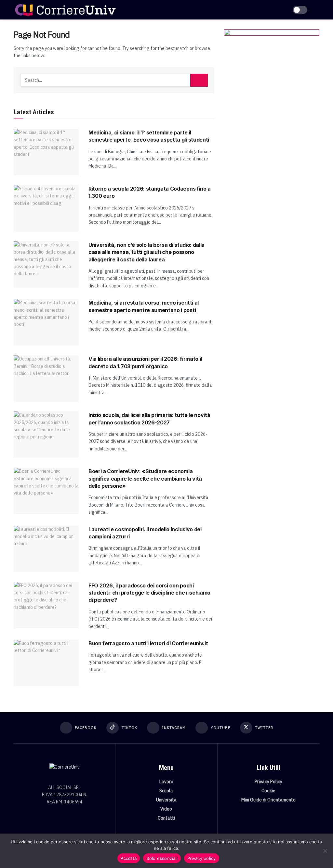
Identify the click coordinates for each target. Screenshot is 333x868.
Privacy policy (201, 858)
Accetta (129, 858)
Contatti (166, 818)
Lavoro (166, 782)
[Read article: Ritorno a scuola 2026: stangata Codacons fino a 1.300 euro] (46, 208)
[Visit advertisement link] (271, 92)
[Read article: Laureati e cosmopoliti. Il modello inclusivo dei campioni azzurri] (46, 549)
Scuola (166, 791)
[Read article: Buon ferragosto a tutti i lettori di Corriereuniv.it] (46, 663)
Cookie (268, 791)
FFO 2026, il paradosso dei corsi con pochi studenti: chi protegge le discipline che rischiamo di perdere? (149, 592)
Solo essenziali (162, 858)
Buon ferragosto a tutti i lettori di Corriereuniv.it (148, 643)
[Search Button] (199, 80)
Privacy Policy (268, 782)
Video (166, 809)
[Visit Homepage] (65, 9)
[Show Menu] (316, 9)
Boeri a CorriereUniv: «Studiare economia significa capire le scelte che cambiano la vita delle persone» (145, 478)
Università (166, 800)
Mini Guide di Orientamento (268, 800)
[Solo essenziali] (325, 851)
